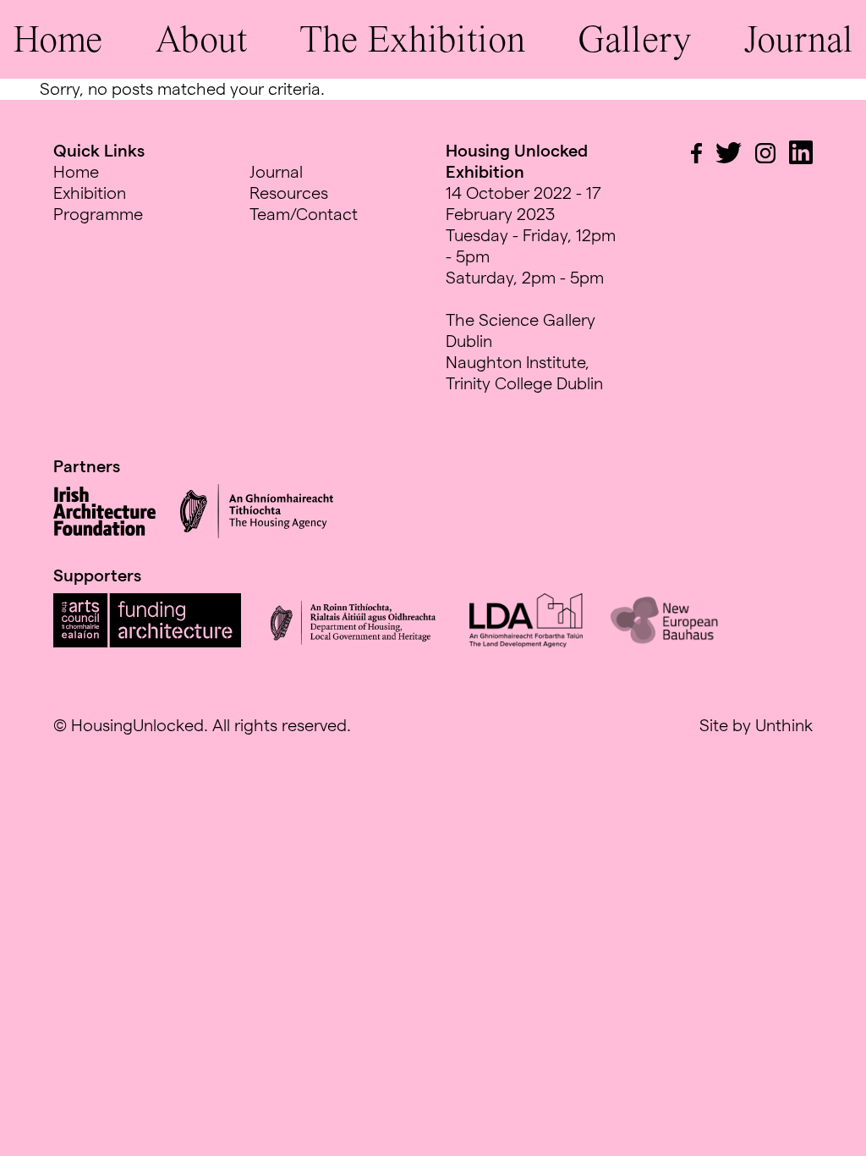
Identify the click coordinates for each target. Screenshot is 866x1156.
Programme (98, 214)
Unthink (784, 725)
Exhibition (89, 193)
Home (57, 39)
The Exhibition (412, 39)
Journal (798, 39)
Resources (288, 193)
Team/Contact (303, 214)
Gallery (634, 39)
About (201, 39)
